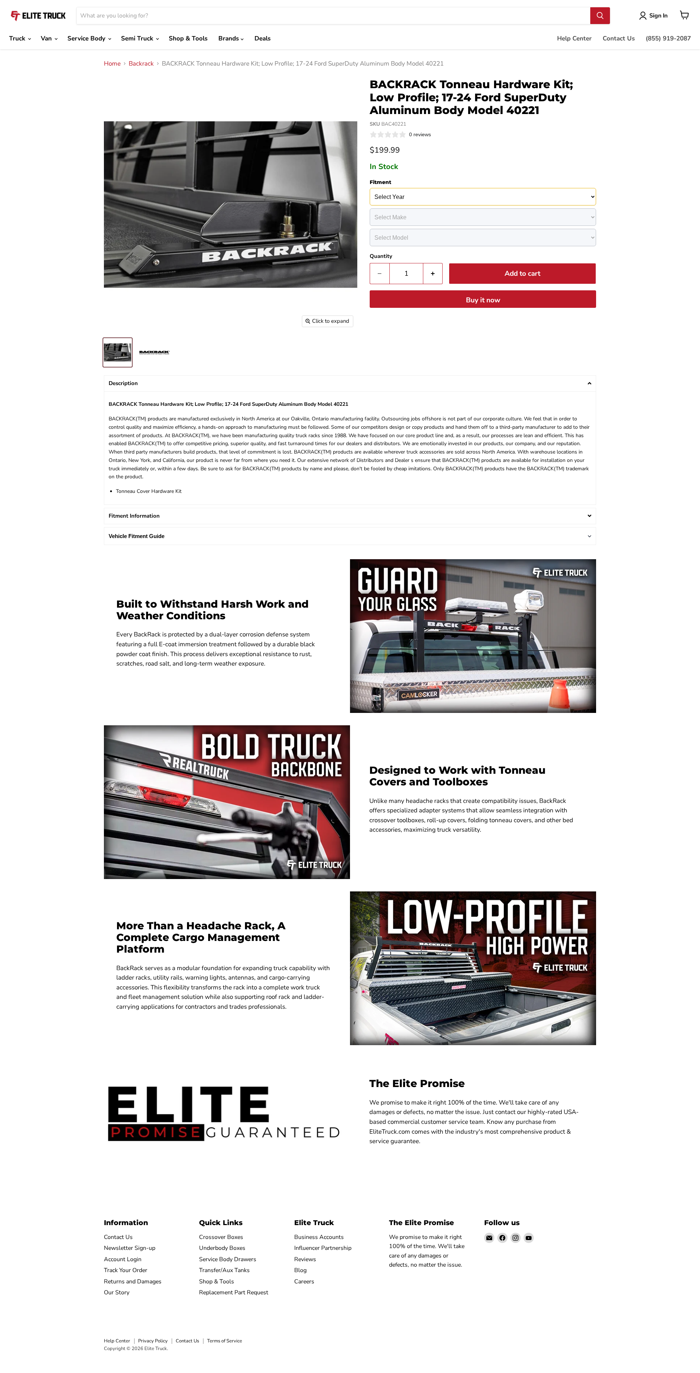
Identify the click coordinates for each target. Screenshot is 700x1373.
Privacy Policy (153, 1341)
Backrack (141, 63)
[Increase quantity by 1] (433, 273)
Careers (304, 1282)
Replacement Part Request (233, 1292)
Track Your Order (125, 1270)
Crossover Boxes (221, 1237)
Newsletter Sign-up (129, 1248)
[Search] (600, 15)
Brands (229, 38)
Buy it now (483, 300)
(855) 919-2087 (668, 38)
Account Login (122, 1259)
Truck (18, 38)
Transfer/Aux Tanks (224, 1270)
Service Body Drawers (227, 1259)
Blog (300, 1270)
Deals (262, 38)
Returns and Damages (133, 1282)
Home (112, 63)
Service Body (87, 38)
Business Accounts (319, 1237)
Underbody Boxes (222, 1248)
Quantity (381, 256)
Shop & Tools (188, 38)
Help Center (574, 38)
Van (47, 38)
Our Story (116, 1292)
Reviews (305, 1259)
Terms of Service (224, 1341)
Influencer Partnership (322, 1248)
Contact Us (619, 38)
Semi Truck (138, 38)
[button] (350, 383)
